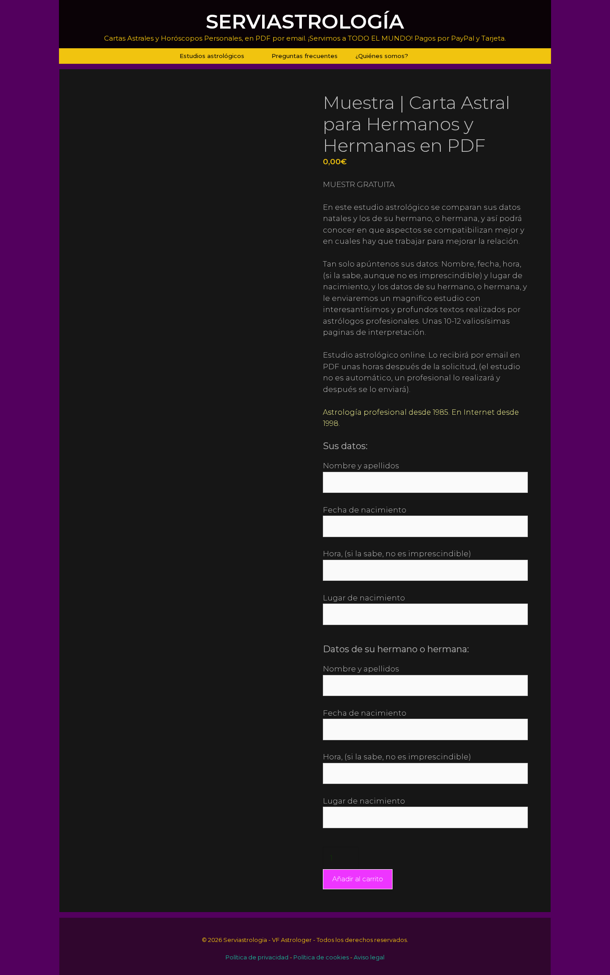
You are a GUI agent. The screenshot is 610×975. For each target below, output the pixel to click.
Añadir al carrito (357, 879)
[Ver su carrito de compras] (428, 56)
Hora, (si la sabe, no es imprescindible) (397, 553)
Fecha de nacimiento (364, 509)
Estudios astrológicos (212, 55)
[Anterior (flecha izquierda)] (15, 487)
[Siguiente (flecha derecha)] (594, 487)
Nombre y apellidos (361, 465)
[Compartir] (580, 10)
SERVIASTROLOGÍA (305, 21)
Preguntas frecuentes (305, 55)
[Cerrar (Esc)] (600, 10)
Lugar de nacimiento (364, 597)
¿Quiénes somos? (381, 55)
